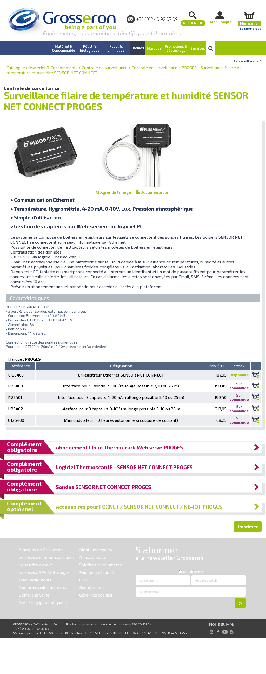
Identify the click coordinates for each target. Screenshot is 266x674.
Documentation (154, 192)
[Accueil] (62, 22)
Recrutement (91, 587)
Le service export (35, 564)
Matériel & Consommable (53, 67)
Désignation (121, 365)
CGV (83, 579)
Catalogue (15, 67)
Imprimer (248, 526)
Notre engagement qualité (43, 602)
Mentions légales (95, 549)
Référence (20, 365)
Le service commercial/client (46, 557)
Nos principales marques (42, 587)
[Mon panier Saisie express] (249, 15)
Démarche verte (34, 594)
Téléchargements (35, 579)
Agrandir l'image (115, 192)
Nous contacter (93, 557)
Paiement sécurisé (96, 572)
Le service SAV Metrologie (44, 572)
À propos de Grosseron (41, 549)
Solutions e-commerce (100, 564)
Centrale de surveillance (105, 67)
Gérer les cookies (95, 594)
